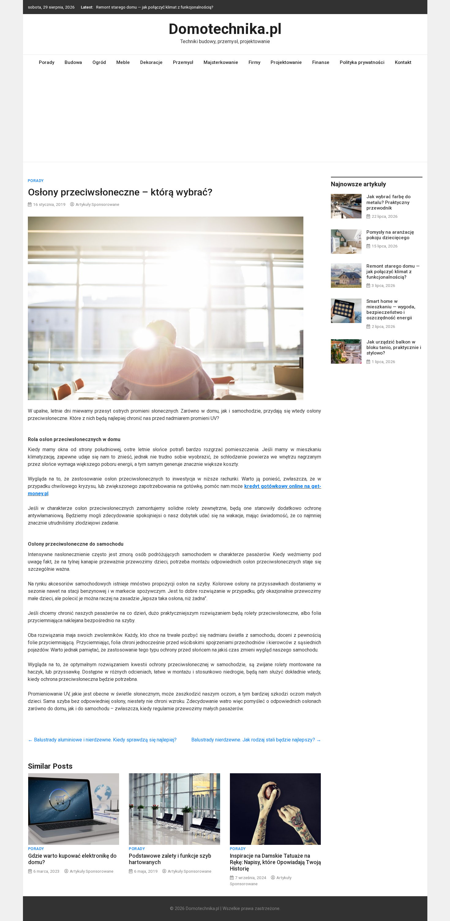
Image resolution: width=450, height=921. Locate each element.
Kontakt (403, 62)
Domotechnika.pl (225, 29)
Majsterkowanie (221, 62)
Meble (123, 62)
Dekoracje (151, 62)
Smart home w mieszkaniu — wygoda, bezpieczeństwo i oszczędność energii (390, 310)
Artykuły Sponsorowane (97, 204)
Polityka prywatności (362, 62)
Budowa (73, 62)
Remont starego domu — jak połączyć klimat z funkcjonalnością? (154, 7)
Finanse (320, 62)
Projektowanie (286, 62)
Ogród (99, 62)
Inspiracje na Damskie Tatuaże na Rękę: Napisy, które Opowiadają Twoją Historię (275, 862)
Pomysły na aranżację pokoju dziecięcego (390, 234)
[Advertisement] (225, 116)
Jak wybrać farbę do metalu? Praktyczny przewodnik (388, 202)
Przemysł (183, 62)
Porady (46, 62)
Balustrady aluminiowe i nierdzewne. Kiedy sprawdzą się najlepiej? (102, 740)
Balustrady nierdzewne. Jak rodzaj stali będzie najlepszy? (256, 740)
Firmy (254, 62)
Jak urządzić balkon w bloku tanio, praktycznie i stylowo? (393, 347)
